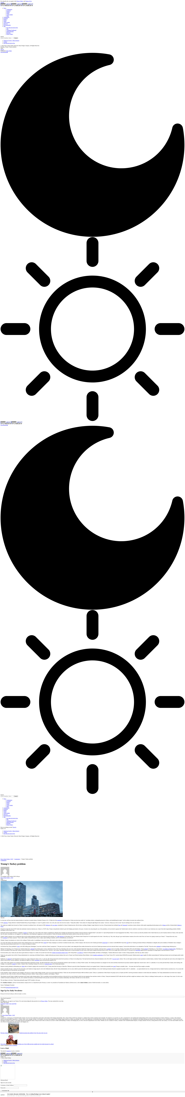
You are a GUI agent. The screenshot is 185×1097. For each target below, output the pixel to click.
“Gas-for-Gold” (115, 958)
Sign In (14, 827)
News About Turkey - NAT (7, 877)
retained (14, 964)
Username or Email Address (7, 1085)
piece (18, 946)
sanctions (59, 920)
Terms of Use (28, 1)
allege (23, 966)
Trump (11, 987)
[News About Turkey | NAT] (17, 5)
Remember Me (5, 1090)
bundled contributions (98, 955)
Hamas (164, 925)
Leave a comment (13, 1045)
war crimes (54, 925)
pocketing (37, 960)
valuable (109, 949)
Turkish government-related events (60, 952)
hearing (25, 932)
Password (3, 1087)
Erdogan (8, 987)
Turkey (14, 987)
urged (114, 966)
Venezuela (124, 925)
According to (80, 952)
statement (5, 922)
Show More (9, 50)
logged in (9, 1051)
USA (17, 987)
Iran (119, 925)
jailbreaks (48, 925)
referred (146, 949)
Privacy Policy (20, 1)
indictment (138, 950)
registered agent (48, 964)
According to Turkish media (169, 949)
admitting (5, 937)
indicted (9, 958)
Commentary (4, 860)
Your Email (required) (6, 998)
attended (32, 949)
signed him (104, 942)
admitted (158, 946)
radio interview (60, 936)
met (127, 942)
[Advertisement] (92, 848)
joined (45, 942)
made (141, 955)
